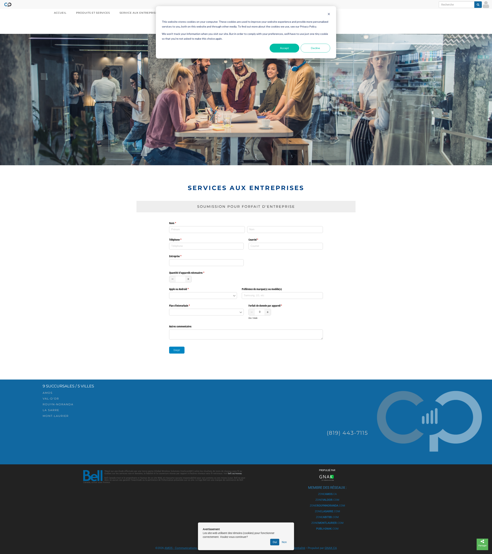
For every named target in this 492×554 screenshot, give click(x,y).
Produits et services (93, 12)
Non (284, 542)
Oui (275, 542)
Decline (315, 48)
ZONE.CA (327, 494)
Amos (48, 393)
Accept (284, 48)
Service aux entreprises (139, 12)
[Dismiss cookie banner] (328, 14)
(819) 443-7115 (347, 433)
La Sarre (51, 410)
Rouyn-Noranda (58, 404)
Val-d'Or (51, 398)
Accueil (60, 12)
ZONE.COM (327, 499)
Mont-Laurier (56, 416)
